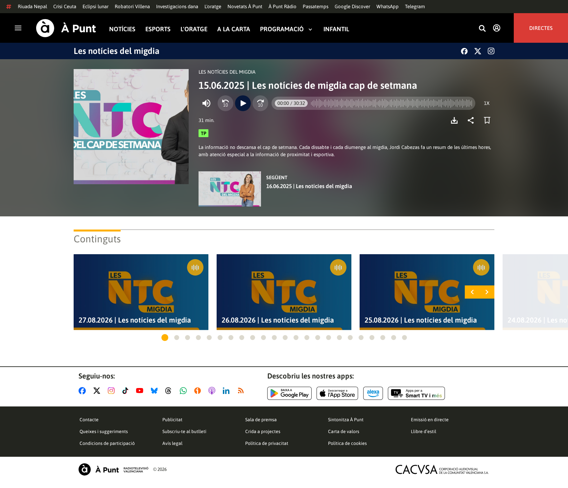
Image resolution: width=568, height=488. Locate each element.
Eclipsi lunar (95, 6)
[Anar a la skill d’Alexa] (373, 393)
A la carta (233, 29)
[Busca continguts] (482, 28)
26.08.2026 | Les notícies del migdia (278, 320)
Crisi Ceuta (64, 6)
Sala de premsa (261, 419)
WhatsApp (387, 6)
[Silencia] (206, 103)
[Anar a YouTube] (141, 391)
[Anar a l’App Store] (337, 393)
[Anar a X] (98, 391)
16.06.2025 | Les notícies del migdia (309, 186)
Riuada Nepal (32, 6)
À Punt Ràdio (282, 6)
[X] (477, 51)
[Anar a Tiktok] (126, 391)
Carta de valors (343, 431)
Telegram (415, 6)
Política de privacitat (266, 443)
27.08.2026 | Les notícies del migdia (135, 320)
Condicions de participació (107, 443)
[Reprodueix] (243, 103)
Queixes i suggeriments (104, 431)
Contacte (89, 419)
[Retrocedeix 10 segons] (225, 103)
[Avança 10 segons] (260, 103)
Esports (158, 29)
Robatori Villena (132, 6)
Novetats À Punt (244, 6)
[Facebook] (464, 51)
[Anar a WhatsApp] (184, 391)
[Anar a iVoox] (198, 391)
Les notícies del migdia (116, 51)
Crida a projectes (262, 431)
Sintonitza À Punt (346, 419)
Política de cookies (347, 443)
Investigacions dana (177, 6)
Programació (282, 29)
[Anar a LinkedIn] (227, 391)
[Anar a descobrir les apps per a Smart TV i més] (416, 393)
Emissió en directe (430, 419)
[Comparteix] (472, 120)
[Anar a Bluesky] (155, 391)
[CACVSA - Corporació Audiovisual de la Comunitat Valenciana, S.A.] (442, 469)
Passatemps (315, 6)
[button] (164, 337)
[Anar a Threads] (170, 391)
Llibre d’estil (423, 431)
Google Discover (352, 6)
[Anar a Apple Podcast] (213, 391)
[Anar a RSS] (242, 391)
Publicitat (172, 419)
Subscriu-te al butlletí (184, 431)
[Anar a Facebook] (83, 391)
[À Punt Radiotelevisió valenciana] (113, 469)
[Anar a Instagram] (112, 391)
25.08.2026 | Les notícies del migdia (421, 320)
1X (486, 103)
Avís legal (172, 443)
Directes (541, 28)
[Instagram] (491, 51)
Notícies (122, 29)
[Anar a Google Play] (289, 393)
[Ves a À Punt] (66, 28)
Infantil (336, 29)
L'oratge (212, 6)
